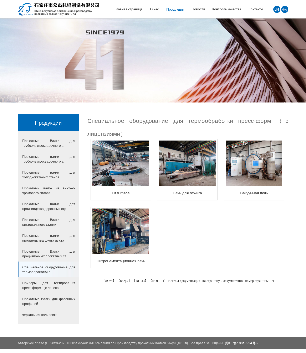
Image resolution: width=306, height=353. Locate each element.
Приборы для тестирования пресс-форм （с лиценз (48, 285)
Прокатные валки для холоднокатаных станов (48, 174)
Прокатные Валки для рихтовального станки (48, 222)
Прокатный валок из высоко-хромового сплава (48, 190)
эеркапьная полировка (39, 314)
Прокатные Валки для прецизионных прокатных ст (48, 253)
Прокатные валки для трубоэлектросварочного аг (48, 159)
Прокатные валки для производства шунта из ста (48, 238)
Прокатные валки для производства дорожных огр (48, 206)
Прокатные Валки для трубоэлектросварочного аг (48, 143)
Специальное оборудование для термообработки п (48, 269)
